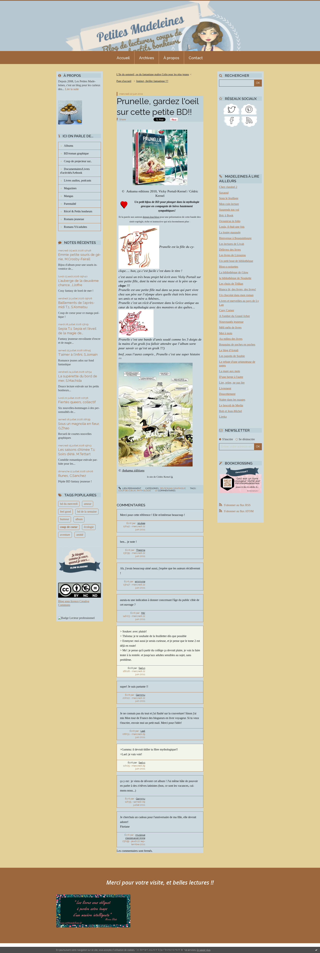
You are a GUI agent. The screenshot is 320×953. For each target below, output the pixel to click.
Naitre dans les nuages (232, 399)
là (172, 476)
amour (87, 503)
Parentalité (70, 203)
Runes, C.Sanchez (72, 476)
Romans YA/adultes (75, 226)
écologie (89, 526)
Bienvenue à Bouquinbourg (235, 238)
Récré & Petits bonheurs (78, 211)
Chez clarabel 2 (228, 186)
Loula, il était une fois (231, 226)
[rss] (249, 121)
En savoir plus (203, 950)
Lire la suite (72, 89)
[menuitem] (123, 57)
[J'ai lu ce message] (316, 949)
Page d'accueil (123, 81)
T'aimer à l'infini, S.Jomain (78, 354)
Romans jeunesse (74, 219)
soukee (141, 523)
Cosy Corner (226, 310)
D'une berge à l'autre (231, 376)
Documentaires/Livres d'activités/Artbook (75, 170)
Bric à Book (226, 215)
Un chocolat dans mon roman (236, 295)
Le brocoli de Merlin (231, 405)
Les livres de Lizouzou (232, 255)
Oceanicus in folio (229, 221)
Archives (146, 58)
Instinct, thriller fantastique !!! (152, 81)
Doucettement (227, 393)
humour (64, 519)
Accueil (123, 58)
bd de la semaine (87, 511)
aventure (65, 534)
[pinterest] (249, 108)
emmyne (140, 581)
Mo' (143, 613)
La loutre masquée (230, 232)
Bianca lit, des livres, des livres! (237, 289)
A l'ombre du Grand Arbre (234, 316)
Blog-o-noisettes (228, 266)
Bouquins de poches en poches (237, 344)
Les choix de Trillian (231, 283)
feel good (65, 511)
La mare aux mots (229, 371)
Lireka (223, 416)
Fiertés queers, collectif (77, 402)
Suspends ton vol (229, 209)
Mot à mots (225, 333)
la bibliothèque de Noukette (235, 278)
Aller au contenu (12, 3)
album (79, 519)
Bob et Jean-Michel (230, 411)
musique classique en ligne (135, 836)
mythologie (144, 490)
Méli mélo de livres (230, 327)
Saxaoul (224, 192)
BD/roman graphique (76, 153)
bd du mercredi (69, 503)
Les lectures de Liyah (231, 243)
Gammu (140, 694)
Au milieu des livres (230, 338)
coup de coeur (69, 526)
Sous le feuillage (228, 198)
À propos (171, 58)
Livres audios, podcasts (77, 180)
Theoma (140, 550)
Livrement (225, 388)
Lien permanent (131, 488)
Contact (196, 58)
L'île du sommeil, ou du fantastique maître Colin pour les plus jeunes (152, 74)
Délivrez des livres (230, 249)
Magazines (70, 188)
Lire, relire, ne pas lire (232, 382)
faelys (142, 668)
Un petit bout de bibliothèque (236, 260)
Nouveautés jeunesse (231, 321)
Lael (143, 731)
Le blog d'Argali (228, 350)
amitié (79, 534)
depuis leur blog (151, 216)
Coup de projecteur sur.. (78, 161)
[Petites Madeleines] (231, 121)
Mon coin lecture (229, 204)
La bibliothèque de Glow (233, 272)
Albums (68, 145)
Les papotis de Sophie (232, 356)
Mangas (68, 196)
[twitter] (231, 108)
